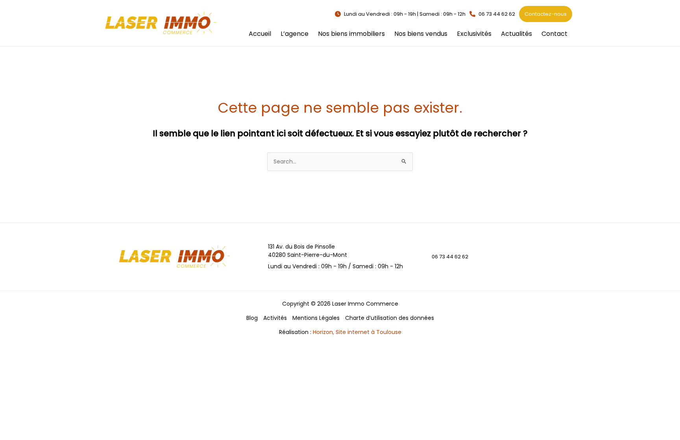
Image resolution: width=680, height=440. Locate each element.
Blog (252, 318)
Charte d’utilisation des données (389, 318)
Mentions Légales (316, 318)
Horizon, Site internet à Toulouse (357, 332)
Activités (275, 318)
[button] (400, 14)
